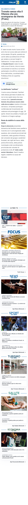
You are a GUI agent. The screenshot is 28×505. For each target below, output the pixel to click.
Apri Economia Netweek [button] (17, 462)
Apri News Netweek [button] (18, 309)
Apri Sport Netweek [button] (18, 352)
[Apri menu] (2, 2)
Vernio (4, 44)
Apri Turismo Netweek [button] (17, 389)
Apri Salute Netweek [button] (18, 425)
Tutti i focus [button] (20, 272)
